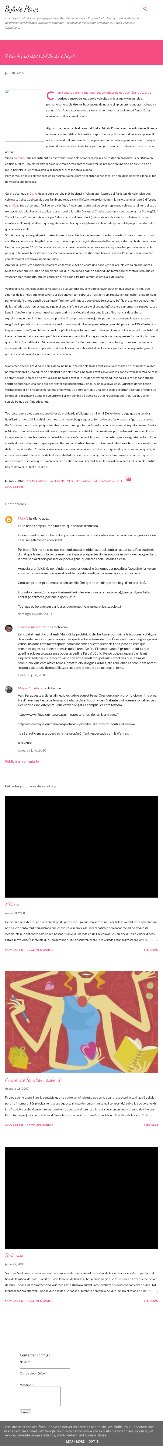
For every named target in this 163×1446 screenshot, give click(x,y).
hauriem (75, 175)
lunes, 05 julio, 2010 (32, 675)
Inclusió (83, 480)
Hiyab (38, 223)
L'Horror (13, 904)
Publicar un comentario (22, 761)
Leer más (151, 949)
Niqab (106, 128)
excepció (11, 211)
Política (99, 480)
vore (53, 205)
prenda (145, 389)
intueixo (49, 235)
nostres (141, 366)
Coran (36, 271)
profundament (104, 199)
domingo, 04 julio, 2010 (35, 614)
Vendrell (19, 158)
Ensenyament (64, 480)
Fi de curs (14, 1255)
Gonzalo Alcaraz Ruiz (33, 627)
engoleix (137, 98)
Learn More (75, 1441)
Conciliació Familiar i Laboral (32, 1080)
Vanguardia (75, 288)
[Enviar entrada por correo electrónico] (128, 480)
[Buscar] (145, 7)
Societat (114, 480)
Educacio (44, 480)
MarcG (23, 518)
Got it (93, 1441)
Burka (96, 128)
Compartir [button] (14, 487)
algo (126, 413)
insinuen (37, 318)
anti (21, 419)
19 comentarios (40, 949)
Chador (99, 211)
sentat (26, 336)
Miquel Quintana (30, 688)
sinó (142, 271)
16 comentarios (40, 1125)
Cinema (29, 480)
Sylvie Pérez (21, 8)
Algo (49, 128)
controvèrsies (77, 98)
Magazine (54, 288)
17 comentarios (40, 1301)
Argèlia (151, 211)
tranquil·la (39, 437)
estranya (31, 259)
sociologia (126, 110)
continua (39, 265)
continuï (27, 443)
